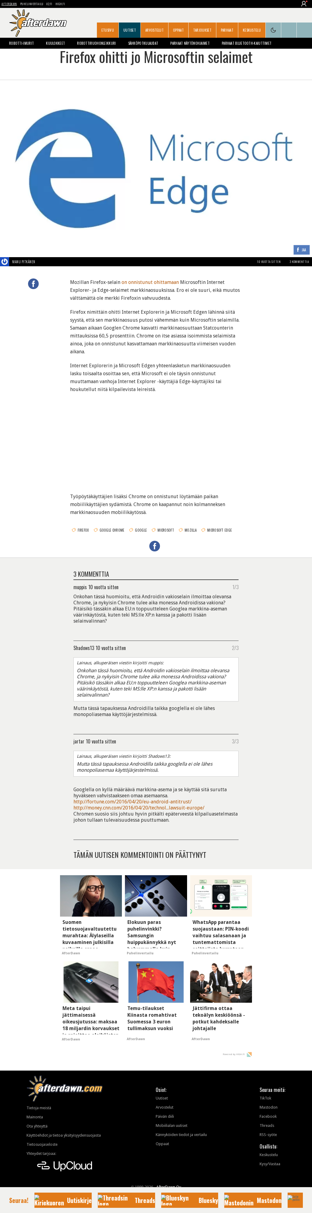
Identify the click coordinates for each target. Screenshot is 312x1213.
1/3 (235, 586)
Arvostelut (154, 30)
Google (141, 530)
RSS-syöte (268, 1134)
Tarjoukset (202, 30)
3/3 (235, 741)
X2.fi (49, 4)
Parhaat (227, 30)
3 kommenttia (299, 261)
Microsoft (166, 530)
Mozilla (191, 530)
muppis (80, 586)
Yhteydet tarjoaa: (41, 1153)
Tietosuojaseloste (42, 1144)
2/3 (235, 647)
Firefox (83, 530)
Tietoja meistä (39, 1108)
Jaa (304, 250)
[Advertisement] (156, 439)
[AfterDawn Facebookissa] (288, 30)
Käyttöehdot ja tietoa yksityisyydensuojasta (64, 1135)
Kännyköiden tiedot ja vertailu (181, 1134)
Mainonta (35, 1117)
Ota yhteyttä (37, 1126)
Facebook (268, 1116)
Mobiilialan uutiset (171, 1125)
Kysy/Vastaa (270, 1164)
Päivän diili (165, 1116)
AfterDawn (9, 4)
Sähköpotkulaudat (143, 43)
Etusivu (107, 30)
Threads (267, 1125)
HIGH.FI (60, 4)
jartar (78, 741)
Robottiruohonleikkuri (96, 43)
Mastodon (269, 1107)
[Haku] (304, 30)
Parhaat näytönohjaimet (190, 43)
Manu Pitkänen (23, 261)
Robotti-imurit (21, 43)
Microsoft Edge (219, 530)
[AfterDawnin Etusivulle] (38, 23)
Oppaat (178, 30)
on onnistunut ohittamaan (150, 282)
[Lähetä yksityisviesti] (42, 261)
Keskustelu (252, 30)
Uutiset (129, 30)
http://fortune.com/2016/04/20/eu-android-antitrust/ (132, 802)
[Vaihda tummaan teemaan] (273, 30)
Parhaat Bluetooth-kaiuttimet (246, 43)
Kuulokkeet (55, 43)
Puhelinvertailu (32, 4)
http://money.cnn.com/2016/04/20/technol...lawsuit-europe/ (138, 808)
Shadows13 (83, 647)
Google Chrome (112, 530)
